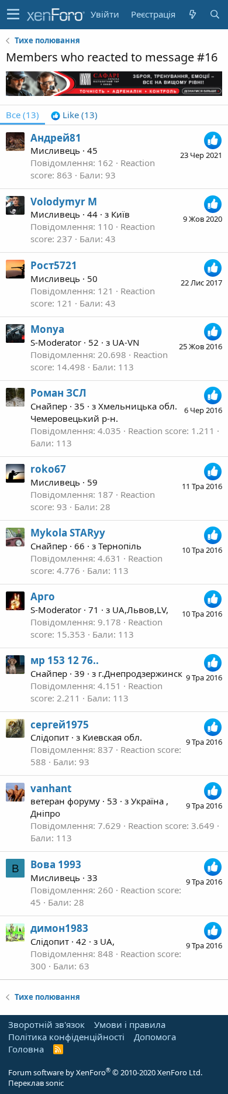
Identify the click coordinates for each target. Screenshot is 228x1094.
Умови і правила (129, 1024)
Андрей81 (55, 138)
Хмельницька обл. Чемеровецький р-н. (103, 412)
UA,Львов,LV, (140, 609)
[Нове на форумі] (192, 14)
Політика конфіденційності (66, 1037)
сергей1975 (59, 724)
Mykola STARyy (67, 532)
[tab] (74, 115)
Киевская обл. (112, 737)
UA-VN (125, 342)
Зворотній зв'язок (46, 1024)
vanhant (50, 788)
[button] (13, 14)
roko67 (48, 469)
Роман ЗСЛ (58, 393)
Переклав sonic (36, 1083)
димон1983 (59, 928)
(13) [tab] (22, 115)
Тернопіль (119, 546)
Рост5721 (53, 265)
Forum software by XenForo (105, 1072)
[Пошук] (214, 14)
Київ (120, 214)
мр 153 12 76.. (64, 660)
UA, (107, 941)
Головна (26, 1049)
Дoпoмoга (155, 1037)
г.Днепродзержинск (140, 673)
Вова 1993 (55, 864)
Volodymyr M (63, 201)
